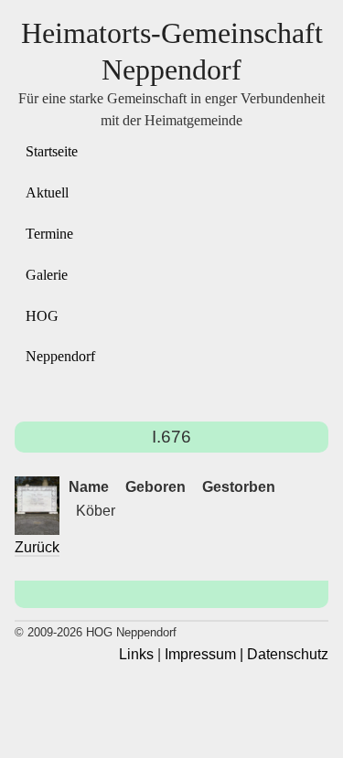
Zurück (37, 547)
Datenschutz (287, 654)
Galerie (47, 275)
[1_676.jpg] (37, 506)
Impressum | (204, 654)
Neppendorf (60, 356)
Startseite (52, 151)
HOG (42, 316)
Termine (49, 233)
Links (136, 654)
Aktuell (47, 192)
